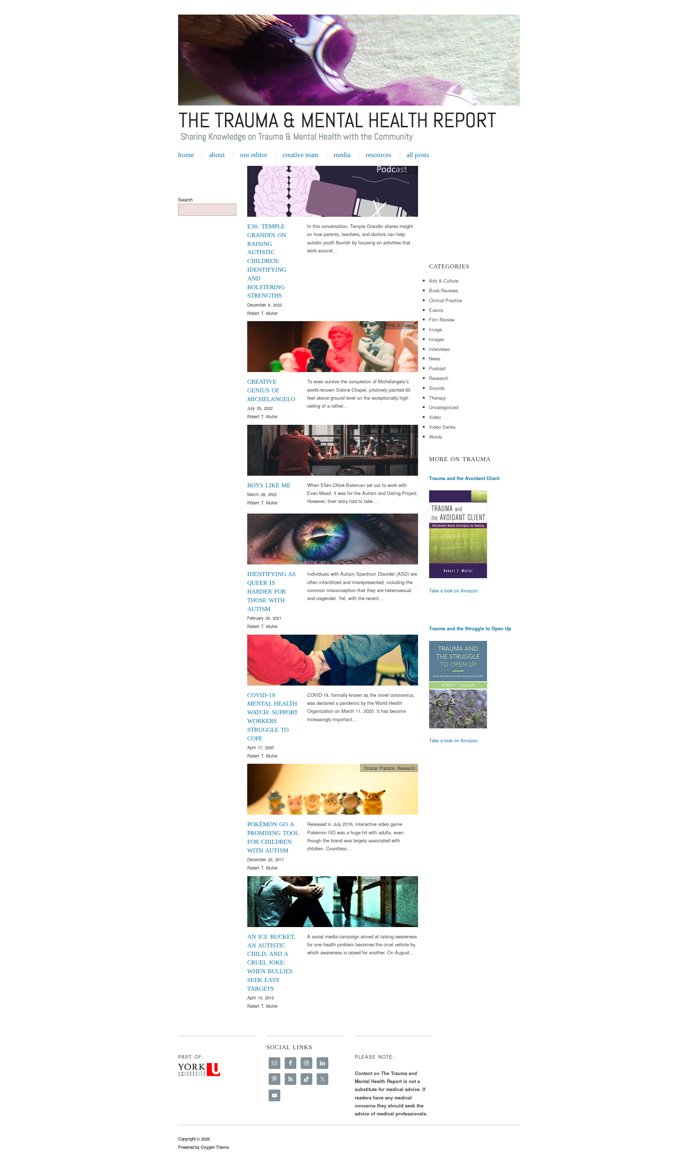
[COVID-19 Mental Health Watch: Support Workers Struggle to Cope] (332, 661)
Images (436, 339)
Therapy (407, 880)
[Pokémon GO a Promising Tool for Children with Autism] (332, 791)
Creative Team (300, 154)
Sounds (408, 429)
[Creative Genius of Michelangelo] (332, 348)
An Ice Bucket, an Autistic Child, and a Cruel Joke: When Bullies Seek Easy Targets (271, 962)
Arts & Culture (401, 325)
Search (185, 199)
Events (436, 310)
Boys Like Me (268, 485)
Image (435, 329)
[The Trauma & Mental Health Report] (349, 80)
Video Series (442, 426)
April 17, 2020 (260, 747)
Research (406, 518)
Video (435, 417)
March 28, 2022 (262, 494)
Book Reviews (443, 290)
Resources (378, 154)
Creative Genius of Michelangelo (271, 390)
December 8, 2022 (264, 305)
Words (435, 436)
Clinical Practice (379, 768)
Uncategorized (443, 407)
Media (342, 154)
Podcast (407, 170)
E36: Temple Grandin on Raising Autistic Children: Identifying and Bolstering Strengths (266, 261)
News (434, 358)
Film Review (441, 319)
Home (186, 154)
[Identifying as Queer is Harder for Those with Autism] (332, 541)
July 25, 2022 (260, 408)
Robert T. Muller (262, 313)
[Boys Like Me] (332, 452)
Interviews (439, 349)
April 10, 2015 (260, 998)
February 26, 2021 (264, 618)
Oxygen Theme (215, 1147)
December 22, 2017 (265, 859)
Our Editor (253, 154)
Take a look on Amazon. (454, 590)
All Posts (417, 154)
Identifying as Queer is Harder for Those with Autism (271, 591)
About (217, 154)
